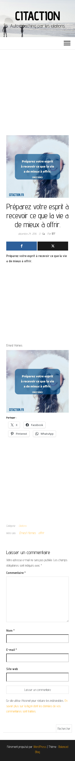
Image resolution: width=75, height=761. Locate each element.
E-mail (11, 650)
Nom (10, 630)
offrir (41, 533)
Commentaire (16, 573)
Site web (12, 669)
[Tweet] (53, 246)
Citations (22, 525)
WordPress (39, 747)
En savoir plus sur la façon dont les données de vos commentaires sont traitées (36, 706)
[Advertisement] (37, 89)
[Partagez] (21, 246)
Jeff (53, 233)
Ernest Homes (27, 533)
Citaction (37, 15)
